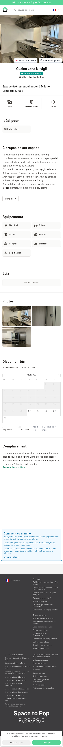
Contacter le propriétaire (13, 467)
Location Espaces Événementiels (40, 634)
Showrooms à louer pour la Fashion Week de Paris (15, 705)
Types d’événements (41, 648)
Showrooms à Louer (40, 630)
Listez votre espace (40, 660)
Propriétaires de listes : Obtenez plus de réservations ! (45, 656)
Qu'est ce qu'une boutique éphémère (43, 606)
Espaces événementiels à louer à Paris (17, 668)
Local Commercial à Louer (43, 627)
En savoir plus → (12, 557)
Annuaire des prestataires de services (44, 623)
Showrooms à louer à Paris (15, 663)
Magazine (37, 579)
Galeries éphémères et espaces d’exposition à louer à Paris (17, 673)
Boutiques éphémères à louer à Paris (17, 659)
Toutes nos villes (39, 615)
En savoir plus (16, 742)
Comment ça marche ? (42, 598)
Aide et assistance (40, 676)
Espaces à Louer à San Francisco (13, 685)
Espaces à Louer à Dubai (14, 695)
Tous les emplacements (42, 645)
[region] (31, 502)
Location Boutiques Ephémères (45, 639)
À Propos (36, 670)
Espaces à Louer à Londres (15, 677)
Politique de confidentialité (43, 688)
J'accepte (46, 742)
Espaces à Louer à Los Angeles (17, 689)
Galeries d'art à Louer (41, 642)
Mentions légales (39, 685)
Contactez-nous (39, 673)
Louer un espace (39, 663)
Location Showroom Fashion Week (15, 700)
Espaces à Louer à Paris (14, 655)
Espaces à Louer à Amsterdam (16, 692)
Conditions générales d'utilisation (41, 680)
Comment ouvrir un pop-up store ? (45, 611)
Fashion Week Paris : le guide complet (44, 594)
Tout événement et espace (43, 618)
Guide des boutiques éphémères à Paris (45, 583)
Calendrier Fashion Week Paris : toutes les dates (45, 588)
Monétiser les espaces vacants (45, 667)
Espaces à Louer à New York (16, 680)
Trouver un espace (40, 601)
